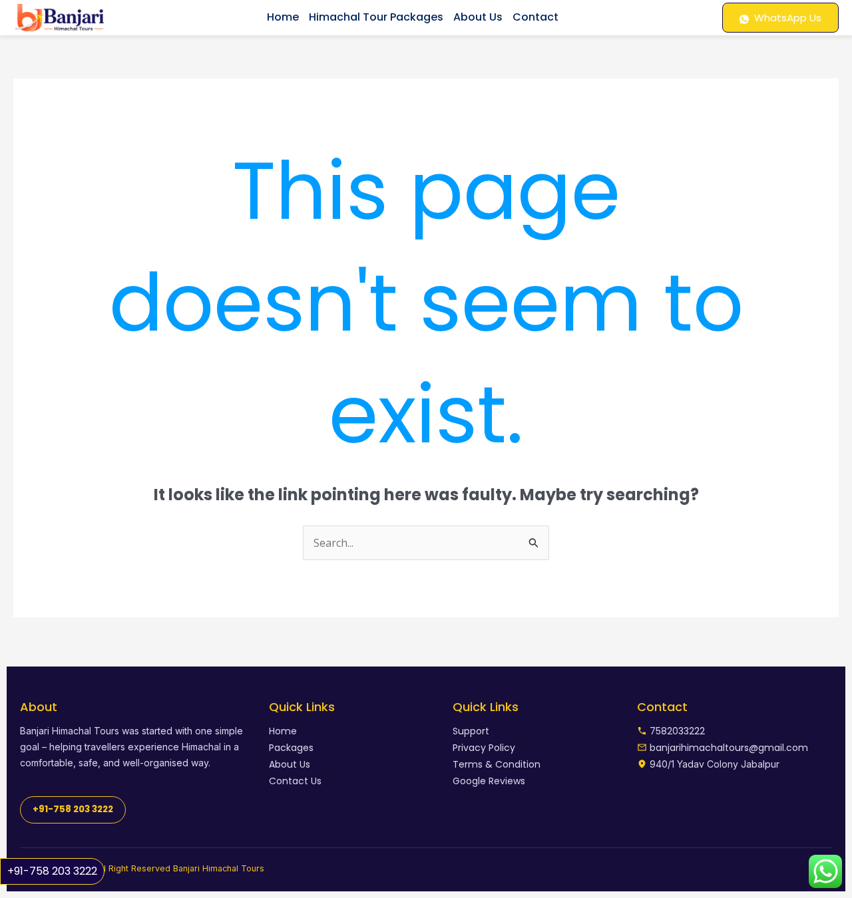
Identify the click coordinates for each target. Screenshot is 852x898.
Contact (535, 17)
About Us (478, 17)
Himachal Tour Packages (376, 17)
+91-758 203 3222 (52, 871)
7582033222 (677, 731)
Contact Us (295, 781)
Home (283, 17)
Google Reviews (489, 781)
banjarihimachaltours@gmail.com (729, 747)
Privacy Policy (484, 747)
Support (471, 731)
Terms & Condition (496, 764)
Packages (291, 747)
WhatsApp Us (787, 18)
